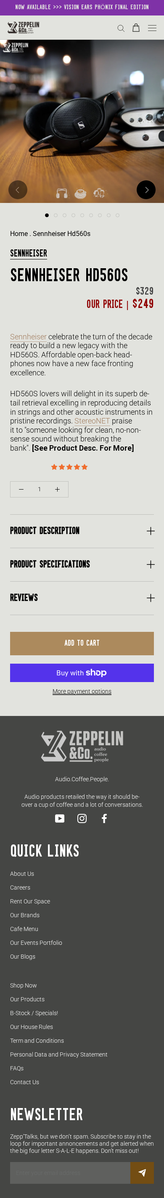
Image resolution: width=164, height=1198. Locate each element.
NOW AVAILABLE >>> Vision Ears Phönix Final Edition (82, 7)
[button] (70, 467)
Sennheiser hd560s (61, 234)
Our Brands (25, 915)
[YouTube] (59, 818)
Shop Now (23, 985)
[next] (146, 189)
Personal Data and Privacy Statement (59, 1054)
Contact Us (24, 1082)
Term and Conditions (37, 1040)
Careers (20, 887)
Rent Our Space (30, 901)
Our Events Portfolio (36, 942)
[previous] (17, 189)
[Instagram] (82, 818)
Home (19, 234)
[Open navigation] (152, 27)
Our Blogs (22, 956)
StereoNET (92, 420)
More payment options (82, 691)
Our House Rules (31, 1027)
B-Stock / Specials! (34, 1013)
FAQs (17, 1068)
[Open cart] (136, 27)
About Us (22, 873)
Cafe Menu (24, 929)
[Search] (121, 27)
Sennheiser (28, 253)
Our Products (27, 999)
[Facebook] (104, 818)
